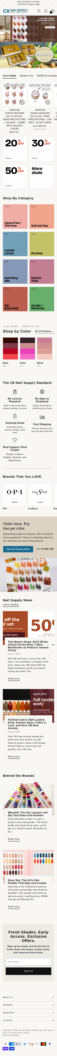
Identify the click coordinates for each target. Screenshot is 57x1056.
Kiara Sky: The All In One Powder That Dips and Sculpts (27, 881)
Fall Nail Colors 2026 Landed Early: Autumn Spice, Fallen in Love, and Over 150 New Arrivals (27, 724)
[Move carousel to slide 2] (26, 61)
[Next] (52, 3)
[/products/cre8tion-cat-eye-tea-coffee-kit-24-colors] (28, 29)
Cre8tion (33, 508)
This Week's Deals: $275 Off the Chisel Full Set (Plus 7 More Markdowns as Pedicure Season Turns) (28, 646)
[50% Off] (15, 176)
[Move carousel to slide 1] (23, 61)
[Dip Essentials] (15, 299)
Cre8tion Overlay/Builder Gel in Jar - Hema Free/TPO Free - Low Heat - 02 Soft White (39, 116)
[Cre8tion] (40, 494)
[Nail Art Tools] (41, 271)
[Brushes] (41, 244)
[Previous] (4, 3)
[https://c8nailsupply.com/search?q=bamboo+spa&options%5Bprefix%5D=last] (28, 55)
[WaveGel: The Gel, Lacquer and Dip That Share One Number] (28, 799)
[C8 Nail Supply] (15, 11)
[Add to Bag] (22, 102)
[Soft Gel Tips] (41, 216)
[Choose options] (48, 102)
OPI (5, 508)
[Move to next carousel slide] (40, 61)
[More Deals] (41, 176)
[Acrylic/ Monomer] (41, 299)
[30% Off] (41, 149)
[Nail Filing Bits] (15, 271)
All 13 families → (44, 331)
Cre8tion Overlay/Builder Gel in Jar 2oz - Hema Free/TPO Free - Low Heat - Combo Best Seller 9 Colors (14, 119)
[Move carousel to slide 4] (34, 61)
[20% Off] (15, 149)
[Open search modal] (39, 11)
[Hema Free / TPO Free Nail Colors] (15, 216)
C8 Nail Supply (24, 1030)
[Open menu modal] (45, 11)
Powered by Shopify (11, 1035)
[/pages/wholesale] (28, 554)
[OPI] (14, 494)
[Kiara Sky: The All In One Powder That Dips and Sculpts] (28, 866)
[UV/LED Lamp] (15, 244)
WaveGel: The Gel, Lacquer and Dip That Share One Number (28, 814)
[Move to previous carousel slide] (17, 61)
